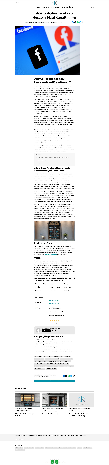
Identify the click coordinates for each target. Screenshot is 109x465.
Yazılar (27, 410)
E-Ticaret (48, 447)
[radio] (50, 321)
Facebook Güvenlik (39, 358)
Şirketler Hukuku (59, 408)
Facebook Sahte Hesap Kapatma (55, 361)
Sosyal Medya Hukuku (39, 368)
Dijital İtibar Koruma (65, 356)
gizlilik (63, 263)
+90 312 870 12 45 (54, 300)
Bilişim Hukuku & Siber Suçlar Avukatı (25, 415)
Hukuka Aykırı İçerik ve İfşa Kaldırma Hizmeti (63, 435)
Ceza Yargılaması (39, 447)
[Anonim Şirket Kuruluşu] (54, 400)
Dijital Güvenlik (55, 356)
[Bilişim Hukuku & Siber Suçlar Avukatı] (27, 400)
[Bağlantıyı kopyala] (83, 22)
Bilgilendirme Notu (42, 160)
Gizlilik (18, 2)
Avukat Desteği (38, 356)
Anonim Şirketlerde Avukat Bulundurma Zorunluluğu (78, 415)
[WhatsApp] (56, 462)
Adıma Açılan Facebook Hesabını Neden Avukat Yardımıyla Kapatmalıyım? (54, 157)
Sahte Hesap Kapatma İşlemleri (42, 366)
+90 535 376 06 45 (54, 303)
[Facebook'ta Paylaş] (73, 22)
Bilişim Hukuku (47, 356)
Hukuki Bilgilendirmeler (40, 22)
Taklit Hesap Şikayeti (51, 368)
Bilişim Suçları (19, 408)
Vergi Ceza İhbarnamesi (70, 447)
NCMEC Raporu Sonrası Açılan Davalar (46, 339)
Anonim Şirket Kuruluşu (50, 414)
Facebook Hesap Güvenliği (66, 358)
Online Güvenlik (38, 363)
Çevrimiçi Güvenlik (30, 22)
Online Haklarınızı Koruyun (50, 363)
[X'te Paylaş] (75, 22)
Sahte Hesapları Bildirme (67, 366)
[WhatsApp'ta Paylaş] (78, 22)
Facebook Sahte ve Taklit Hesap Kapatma (47, 347)
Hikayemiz (73, 435)
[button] (92, 7)
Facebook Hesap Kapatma (40, 361)
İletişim (79, 435)
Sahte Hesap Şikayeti (55, 366)
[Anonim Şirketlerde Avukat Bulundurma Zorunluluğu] (81, 400)
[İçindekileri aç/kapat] (73, 155)
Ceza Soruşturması (20, 410)
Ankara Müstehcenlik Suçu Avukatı (42, 435)
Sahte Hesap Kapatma (63, 363)
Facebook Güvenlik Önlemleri (52, 358)
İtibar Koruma (67, 361)
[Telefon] (52, 462)
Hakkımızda (83, 435)
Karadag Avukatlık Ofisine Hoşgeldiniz (21, 435)
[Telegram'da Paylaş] (80, 22)
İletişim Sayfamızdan (51, 254)
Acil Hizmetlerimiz (32, 435)
